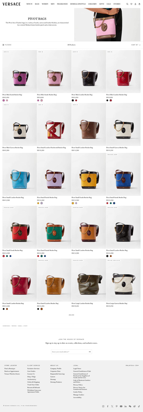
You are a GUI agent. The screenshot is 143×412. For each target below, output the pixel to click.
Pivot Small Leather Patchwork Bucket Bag (51, 148)
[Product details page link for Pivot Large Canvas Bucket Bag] (123, 280)
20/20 (71, 315)
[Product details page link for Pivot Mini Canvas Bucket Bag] (19, 124)
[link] (6, 325)
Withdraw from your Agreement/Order (34, 391)
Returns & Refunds (33, 387)
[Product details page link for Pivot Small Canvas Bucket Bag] (123, 124)
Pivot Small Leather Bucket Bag (82, 148)
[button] (139, 4)
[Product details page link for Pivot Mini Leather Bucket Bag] (89, 71)
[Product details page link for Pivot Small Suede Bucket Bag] (54, 174)
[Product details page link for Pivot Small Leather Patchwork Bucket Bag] (54, 124)
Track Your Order (33, 385)
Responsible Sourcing (57, 374)
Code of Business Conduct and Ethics (81, 381)
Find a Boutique (9, 368)
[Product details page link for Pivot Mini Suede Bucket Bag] (19, 71)
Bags (37, 4)
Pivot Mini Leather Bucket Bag (82, 95)
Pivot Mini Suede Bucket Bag (12, 95)
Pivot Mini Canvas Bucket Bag (12, 148)
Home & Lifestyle (78, 4)
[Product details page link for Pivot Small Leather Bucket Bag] (89, 124)
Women (45, 4)
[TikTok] (139, 406)
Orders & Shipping (33, 382)
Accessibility (77, 397)
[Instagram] (103, 406)
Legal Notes (77, 368)
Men (52, 4)
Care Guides (31, 371)
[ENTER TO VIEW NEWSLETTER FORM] (90, 352)
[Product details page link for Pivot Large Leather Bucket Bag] (89, 280)
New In (29, 4)
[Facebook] (107, 406)
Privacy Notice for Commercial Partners (80, 388)
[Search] (127, 4)
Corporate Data (55, 371)
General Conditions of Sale (82, 371)
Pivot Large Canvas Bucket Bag (116, 303)
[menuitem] (29, 4)
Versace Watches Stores (12, 374)
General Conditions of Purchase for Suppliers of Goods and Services (81, 376)
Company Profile (55, 368)
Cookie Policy (77, 392)
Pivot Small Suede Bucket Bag (47, 197)
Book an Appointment (11, 371)
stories (117, 4)
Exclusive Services (33, 368)
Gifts (101, 4)
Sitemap (53, 379)
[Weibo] (134, 406)
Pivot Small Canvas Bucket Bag (116, 148)
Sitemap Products (56, 382)
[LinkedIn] (125, 406)
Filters (8, 45)
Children (92, 4)
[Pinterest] (116, 406)
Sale (109, 4)
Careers (52, 377)
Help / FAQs (31, 377)
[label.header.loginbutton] (135, 4)
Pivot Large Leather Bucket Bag (82, 303)
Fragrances (62, 4)
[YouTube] (121, 406)
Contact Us (31, 374)
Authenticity (31, 379)
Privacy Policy (78, 385)
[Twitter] (112, 406)
